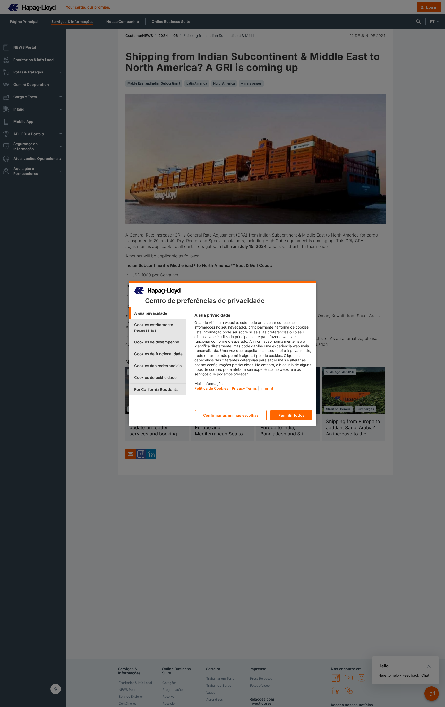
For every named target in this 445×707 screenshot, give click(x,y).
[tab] (157, 313)
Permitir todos (291, 415)
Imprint (266, 388)
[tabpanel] (253, 353)
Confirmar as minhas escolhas (231, 415)
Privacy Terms (244, 388)
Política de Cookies (211, 388)
